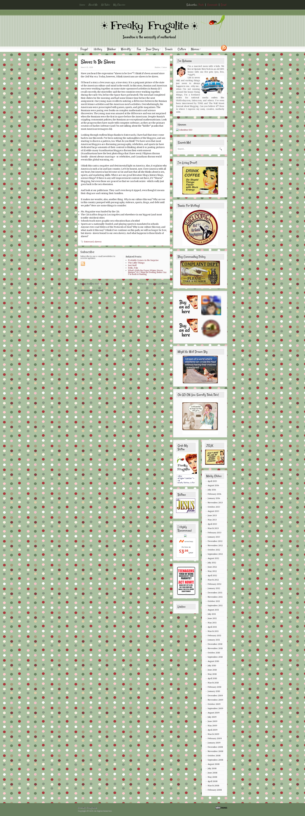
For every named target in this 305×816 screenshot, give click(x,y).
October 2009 (214, 704)
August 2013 (213, 511)
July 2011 (212, 614)
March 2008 (213, 785)
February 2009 (215, 738)
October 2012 (214, 550)
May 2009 (212, 725)
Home (82, 5)
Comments (212, 5)
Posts (201, 5)
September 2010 (215, 657)
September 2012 (215, 554)
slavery (98, 241)
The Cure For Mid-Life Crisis (155, 284)
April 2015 (212, 481)
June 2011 (212, 618)
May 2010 (212, 674)
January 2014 (214, 498)
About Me (93, 5)
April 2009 (212, 730)
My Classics (119, 5)
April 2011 (212, 627)
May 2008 (212, 777)
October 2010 (214, 652)
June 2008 (212, 773)
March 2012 (213, 580)
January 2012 (214, 588)
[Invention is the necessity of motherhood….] (154, 42)
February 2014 (214, 494)
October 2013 (214, 507)
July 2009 (212, 717)
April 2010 (212, 678)
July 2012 (212, 562)
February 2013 (214, 532)
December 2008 (215, 747)
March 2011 (213, 631)
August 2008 (214, 764)
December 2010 (215, 644)
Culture (182, 49)
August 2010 (213, 661)
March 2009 (213, 734)
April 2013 (212, 524)
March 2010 (213, 682)
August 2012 (213, 558)
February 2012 (214, 584)
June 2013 (212, 515)
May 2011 (212, 622)
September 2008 (215, 760)
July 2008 (212, 768)
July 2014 (212, 490)
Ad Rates (105, 5)
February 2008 (215, 790)
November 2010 (215, 648)
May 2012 (212, 571)
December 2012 (215, 541)
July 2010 (212, 665)
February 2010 (214, 687)
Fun (139, 49)
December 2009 (215, 695)
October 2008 (214, 755)
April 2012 (212, 575)
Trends (169, 49)
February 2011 (214, 635)
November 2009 (215, 700)
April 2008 (212, 781)
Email (223, 5)
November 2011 (215, 597)
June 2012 (212, 567)
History (98, 49)
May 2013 (212, 520)
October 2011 (214, 601)
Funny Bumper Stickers (90, 284)
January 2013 (214, 537)
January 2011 (214, 640)
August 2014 (213, 485)
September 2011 (215, 605)
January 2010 (214, 691)
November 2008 (215, 751)
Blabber (111, 49)
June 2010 (212, 670)
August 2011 (213, 610)
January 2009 (214, 743)
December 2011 (215, 592)
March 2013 (213, 528)
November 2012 (215, 545)
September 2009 (215, 708)
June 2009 (212, 721)
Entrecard (89, 241)
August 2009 (214, 712)
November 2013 (215, 502)
